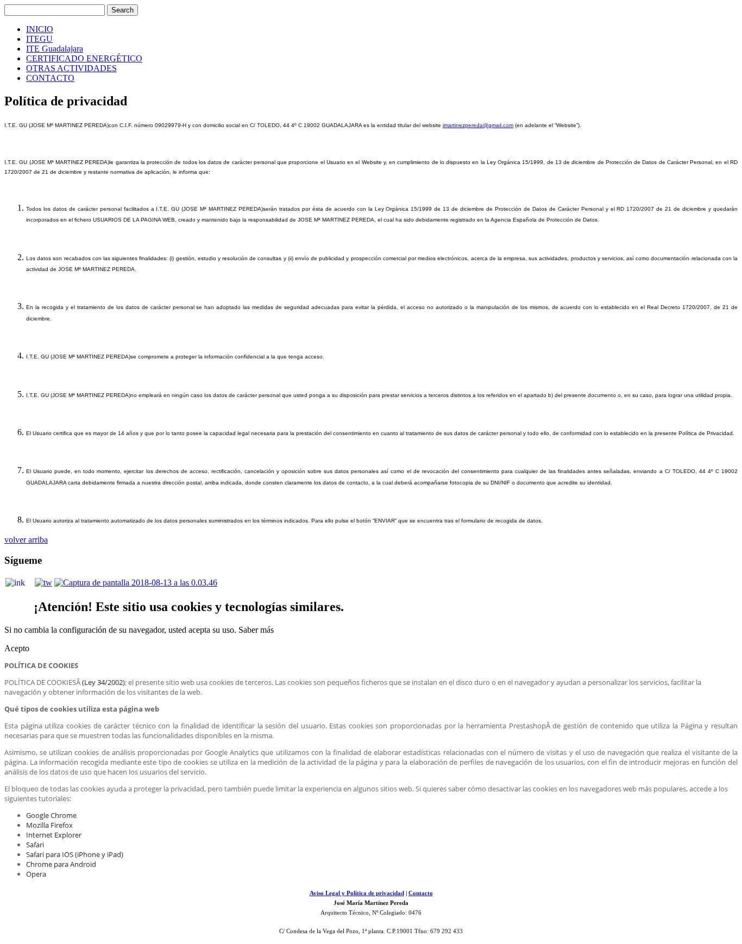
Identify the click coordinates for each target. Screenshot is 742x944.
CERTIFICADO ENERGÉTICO (84, 58)
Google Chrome (51, 815)
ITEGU (39, 38)
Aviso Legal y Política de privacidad (357, 893)
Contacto (420, 893)
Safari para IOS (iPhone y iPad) (74, 854)
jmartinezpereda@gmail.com (478, 125)
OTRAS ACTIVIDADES (71, 68)
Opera (36, 874)
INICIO (39, 29)
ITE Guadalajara (54, 48)
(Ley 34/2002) (103, 682)
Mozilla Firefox (49, 825)
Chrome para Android (61, 864)
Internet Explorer (53, 835)
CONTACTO (50, 78)
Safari (35, 844)
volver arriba (26, 539)
